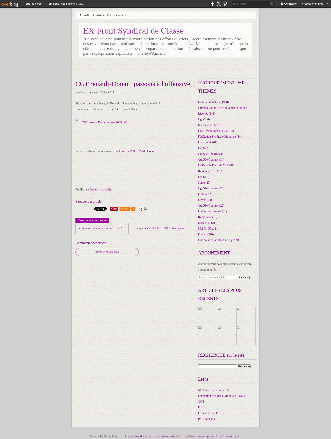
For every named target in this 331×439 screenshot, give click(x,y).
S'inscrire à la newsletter (92, 220)
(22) (211, 205)
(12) (206, 222)
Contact (121, 15)
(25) (205, 194)
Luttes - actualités (100, 189)
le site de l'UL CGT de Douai (137, 151)
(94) (216, 130)
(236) (204, 119)
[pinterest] (225, 4)
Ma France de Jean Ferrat (213, 390)
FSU (201, 407)
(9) (218, 240)
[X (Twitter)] (218, 4)
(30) (210, 171)
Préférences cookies (232, 436)
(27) (204, 182)
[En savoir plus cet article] (207, 316)
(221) (209, 125)
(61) (207, 142)
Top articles (138, 436)
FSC (106, 436)
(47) (203, 148)
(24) (205, 199)
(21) (212, 211)
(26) (211, 188)
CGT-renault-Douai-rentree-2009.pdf (104, 122)
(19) (207, 217)
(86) (220, 136)
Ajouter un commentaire (107, 252)
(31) (216, 165)
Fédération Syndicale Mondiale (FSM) (221, 395)
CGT (201, 401)
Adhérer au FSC (102, 15)
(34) (211, 159)
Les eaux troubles (208, 413)
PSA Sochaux (206, 418)
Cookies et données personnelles (204, 436)
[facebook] (212, 4)
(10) (206, 234)
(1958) (213, 102)
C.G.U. (181, 436)
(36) (211, 153)
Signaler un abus (166, 436)
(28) (203, 176)
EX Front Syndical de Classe (133, 30)
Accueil (84, 15)
